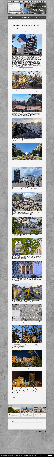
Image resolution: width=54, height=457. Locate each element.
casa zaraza (14, 17)
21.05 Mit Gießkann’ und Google (36, 9)
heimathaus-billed (24, 17)
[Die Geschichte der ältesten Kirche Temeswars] (40, 410)
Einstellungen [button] (40, 455)
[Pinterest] (40, 431)
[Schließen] (53, 455)
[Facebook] (41, 2)
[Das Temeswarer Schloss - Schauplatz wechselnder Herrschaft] (27, 410)
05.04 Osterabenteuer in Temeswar (36, 12)
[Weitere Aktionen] (41, 22)
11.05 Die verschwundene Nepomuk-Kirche (37, 10)
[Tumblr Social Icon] (41, 431)
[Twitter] (37, 431)
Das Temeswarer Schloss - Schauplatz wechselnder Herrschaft (27, 415)
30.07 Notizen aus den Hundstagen (36, 5)
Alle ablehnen (45, 455)
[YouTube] (43, 2)
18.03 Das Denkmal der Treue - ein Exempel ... (38, 13)
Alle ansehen (44, 405)
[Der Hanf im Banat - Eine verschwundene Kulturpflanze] (14, 410)
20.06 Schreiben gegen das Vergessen (37, 7)
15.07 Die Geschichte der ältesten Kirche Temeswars (39, 6)
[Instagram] (39, 2)
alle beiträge (10, 17)
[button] (27, 8)
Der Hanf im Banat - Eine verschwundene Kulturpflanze (13, 415)
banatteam (29, 17)
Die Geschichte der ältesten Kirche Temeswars (39, 415)
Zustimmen (50, 455)
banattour (19, 17)
